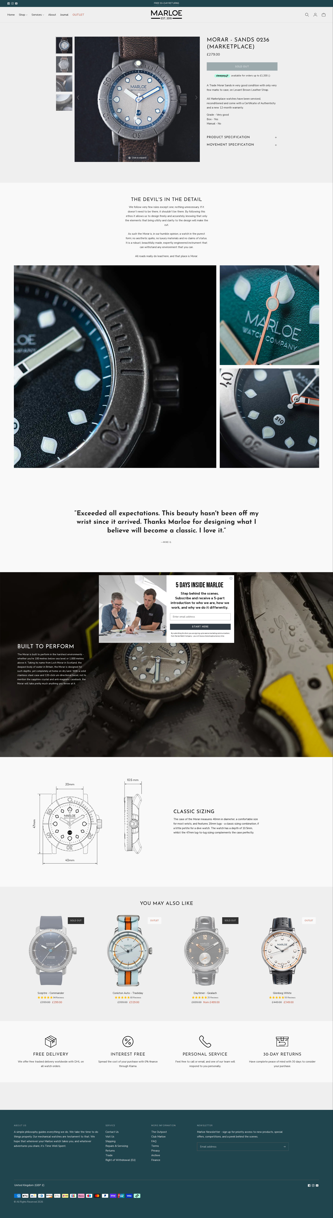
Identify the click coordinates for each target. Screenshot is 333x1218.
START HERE (200, 626)
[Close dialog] (231, 578)
